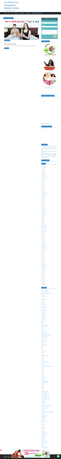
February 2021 (43, 225)
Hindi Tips (42, 358)
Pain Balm (43, 388)
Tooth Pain (43, 436)
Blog (12, 13)
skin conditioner (43, 424)
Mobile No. (43, 25)
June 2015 (42, 276)
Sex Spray (42, 419)
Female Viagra (43, 341)
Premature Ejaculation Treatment (46, 405)
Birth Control (43, 304)
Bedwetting (43, 302)
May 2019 (42, 237)
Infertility (42, 368)
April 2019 (42, 239)
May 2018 (42, 256)
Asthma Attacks (43, 299)
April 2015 (42, 279)
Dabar (42, 322)
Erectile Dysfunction (44, 336)
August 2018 (43, 251)
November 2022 (43, 192)
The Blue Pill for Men (44, 433)
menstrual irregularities (44, 382)
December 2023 (43, 175)
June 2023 (42, 183)
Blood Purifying (43, 307)
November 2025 (43, 167)
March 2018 (43, 259)
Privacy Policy (28, 13)
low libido (42, 375)
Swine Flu (42, 430)
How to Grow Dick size (10, 44)
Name (43, 21)
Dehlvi (42, 327)
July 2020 (42, 234)
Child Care (42, 311)
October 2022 (43, 194)
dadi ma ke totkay (44, 324)
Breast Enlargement (44, 310)
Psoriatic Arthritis (44, 408)
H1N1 (42, 347)
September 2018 (43, 250)
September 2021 (43, 214)
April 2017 (42, 273)
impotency (43, 363)
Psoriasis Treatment (44, 407)
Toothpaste (43, 438)
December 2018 (43, 245)
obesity (42, 385)
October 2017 (43, 267)
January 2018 (43, 262)
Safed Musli (43, 413)
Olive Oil (42, 386)
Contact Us (16, 13)
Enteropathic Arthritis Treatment (46, 335)
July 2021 (42, 217)
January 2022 (43, 208)
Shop (8, 13)
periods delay (43, 400)
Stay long (42, 428)
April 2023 (42, 186)
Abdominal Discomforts (45, 290)
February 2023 (43, 189)
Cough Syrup (43, 321)
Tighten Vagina (43, 435)
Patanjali (42, 389)
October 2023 (43, 178)
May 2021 (42, 220)
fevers (42, 343)
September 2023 (43, 180)
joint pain (42, 371)
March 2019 (43, 240)
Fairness (42, 338)
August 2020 (43, 233)
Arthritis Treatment (44, 296)
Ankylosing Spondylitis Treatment (46, 293)
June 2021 (42, 219)
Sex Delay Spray (43, 416)
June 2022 (42, 200)
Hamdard (42, 352)
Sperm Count (43, 427)
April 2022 (42, 203)
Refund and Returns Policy (37, 13)
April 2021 (42, 222)
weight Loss (43, 446)
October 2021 (43, 212)
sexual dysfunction (44, 421)
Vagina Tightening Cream (45, 441)
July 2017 (42, 270)
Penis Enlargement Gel (44, 397)
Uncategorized (43, 439)
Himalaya (42, 357)
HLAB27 (42, 360)
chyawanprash (43, 316)
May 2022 (42, 201)
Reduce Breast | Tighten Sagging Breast (47, 411)
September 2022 (43, 195)
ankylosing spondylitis (44, 291)
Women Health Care (44, 447)
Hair (42, 349)
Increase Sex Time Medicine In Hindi (46, 366)
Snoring (42, 425)
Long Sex (42, 374)
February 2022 (43, 206)
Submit (55, 36)
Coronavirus (43, 318)
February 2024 (43, 172)
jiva (41, 369)
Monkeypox (43, 383)
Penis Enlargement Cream (45, 394)
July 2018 (42, 253)
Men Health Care (44, 380)
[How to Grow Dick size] (21, 30)
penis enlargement (7, 40)
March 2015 (43, 281)
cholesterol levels (44, 313)
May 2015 (42, 278)
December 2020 (43, 226)
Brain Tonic (43, 308)
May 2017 (42, 272)
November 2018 (43, 247)
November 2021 (43, 211)
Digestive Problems (44, 332)
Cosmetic (42, 319)
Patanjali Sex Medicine (44, 391)
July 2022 (42, 198)
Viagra (42, 444)
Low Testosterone (44, 377)
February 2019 (43, 242)
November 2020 (43, 228)
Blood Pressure (43, 305)
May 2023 (42, 184)
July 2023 (42, 181)
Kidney (42, 372)
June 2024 (42, 169)
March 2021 (43, 223)
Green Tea (43, 346)
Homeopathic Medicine (45, 361)
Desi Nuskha (43, 329)
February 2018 (43, 261)
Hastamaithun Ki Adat (44, 355)
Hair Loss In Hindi (44, 350)
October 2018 (43, 248)
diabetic (42, 330)
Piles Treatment (43, 402)
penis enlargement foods (45, 396)
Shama (42, 422)
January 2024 (43, 173)
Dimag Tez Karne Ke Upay (45, 333)
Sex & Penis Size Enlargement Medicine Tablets (11, 5)
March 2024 (43, 170)
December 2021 (43, 209)
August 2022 (43, 197)
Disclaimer (22, 13)
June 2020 (42, 236)
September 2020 (43, 231)
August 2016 (43, 275)
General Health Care (44, 344)
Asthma (42, 297)
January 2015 (43, 284)
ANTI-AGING (43, 294)
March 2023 (43, 187)
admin (10, 42)
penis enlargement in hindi (45, 399)
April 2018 (42, 258)
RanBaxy (42, 410)
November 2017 (43, 265)
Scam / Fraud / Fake (44, 414)
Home (5, 13)
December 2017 (43, 264)
